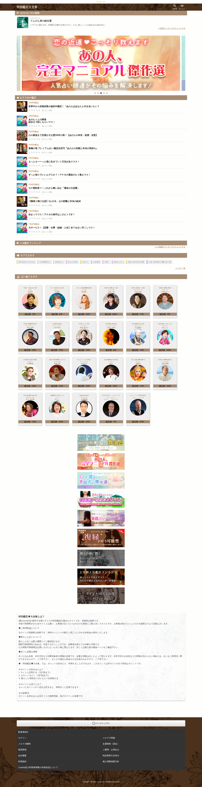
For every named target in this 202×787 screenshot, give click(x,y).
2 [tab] (98, 93)
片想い (106, 262)
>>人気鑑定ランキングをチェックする (170, 247)
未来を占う (59, 262)
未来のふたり (118, 262)
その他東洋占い (45, 262)
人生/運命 (96, 262)
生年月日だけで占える (27, 262)
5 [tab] (107, 93)
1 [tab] (95, 93)
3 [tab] (101, 93)
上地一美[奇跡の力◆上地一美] (160, 262)
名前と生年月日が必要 (136, 262)
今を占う (85, 262)
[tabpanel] (101, 63)
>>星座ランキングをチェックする (171, 28)
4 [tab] (104, 93)
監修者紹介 (23, 732)
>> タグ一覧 (180, 268)
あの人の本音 (72, 262)
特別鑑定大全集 (27, 7)
